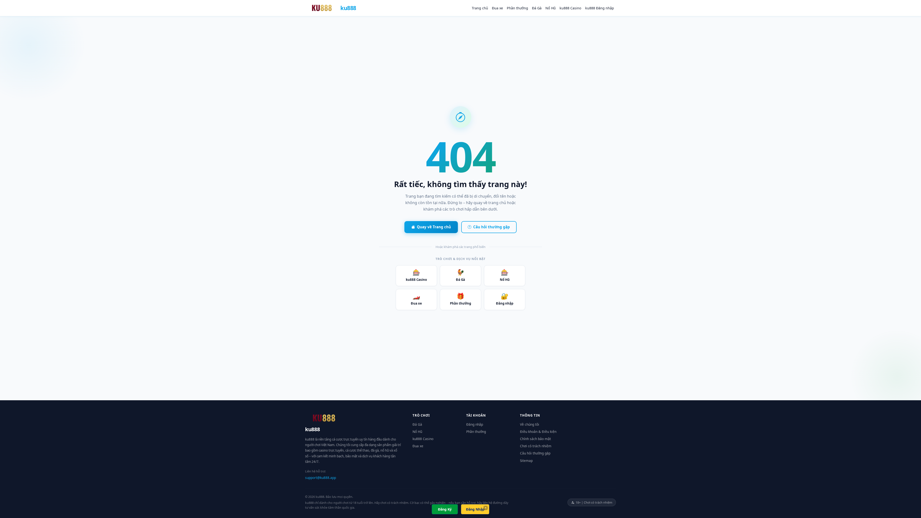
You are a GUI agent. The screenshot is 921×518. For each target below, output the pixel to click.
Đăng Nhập (475, 509)
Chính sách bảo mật (535, 438)
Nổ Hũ (550, 8)
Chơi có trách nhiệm (535, 446)
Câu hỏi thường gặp (491, 226)
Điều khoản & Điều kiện (538, 431)
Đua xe (497, 8)
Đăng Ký (445, 509)
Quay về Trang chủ (434, 226)
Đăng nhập (504, 299)
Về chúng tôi (529, 424)
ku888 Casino (570, 8)
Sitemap (526, 460)
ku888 (348, 8)
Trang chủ (480, 8)
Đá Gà (537, 8)
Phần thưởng (517, 8)
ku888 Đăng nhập (599, 8)
